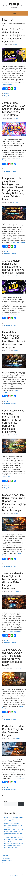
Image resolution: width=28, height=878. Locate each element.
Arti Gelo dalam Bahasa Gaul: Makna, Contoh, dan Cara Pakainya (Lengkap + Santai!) (13, 266)
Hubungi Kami (6, 858)
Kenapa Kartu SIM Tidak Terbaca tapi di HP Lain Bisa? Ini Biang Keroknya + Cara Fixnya (13, 845)
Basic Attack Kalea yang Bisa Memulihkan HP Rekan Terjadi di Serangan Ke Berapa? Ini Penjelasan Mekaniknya (13, 421)
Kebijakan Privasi (7, 860)
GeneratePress (14, 875)
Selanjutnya (13, 796)
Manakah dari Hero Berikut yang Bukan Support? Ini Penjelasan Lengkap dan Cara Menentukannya (14, 502)
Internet (6, 93)
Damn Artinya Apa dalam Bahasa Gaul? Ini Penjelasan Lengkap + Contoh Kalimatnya (13, 35)
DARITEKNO (14, 4)
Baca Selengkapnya (7, 84)
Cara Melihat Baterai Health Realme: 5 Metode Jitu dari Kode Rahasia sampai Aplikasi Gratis (13, 825)
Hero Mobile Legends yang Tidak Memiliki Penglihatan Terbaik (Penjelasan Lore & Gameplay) (13, 340)
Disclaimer (5, 855)
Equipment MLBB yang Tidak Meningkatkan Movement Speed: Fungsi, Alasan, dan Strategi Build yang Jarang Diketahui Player (13, 189)
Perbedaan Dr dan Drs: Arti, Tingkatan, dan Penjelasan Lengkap (14, 731)
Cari (5, 801)
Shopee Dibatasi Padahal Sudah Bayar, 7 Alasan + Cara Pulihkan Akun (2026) (13, 839)
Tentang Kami (6, 863)
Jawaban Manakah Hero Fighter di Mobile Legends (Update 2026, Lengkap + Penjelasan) (13, 581)
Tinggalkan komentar (10, 96)
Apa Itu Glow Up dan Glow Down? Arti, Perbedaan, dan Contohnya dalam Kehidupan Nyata (12, 657)
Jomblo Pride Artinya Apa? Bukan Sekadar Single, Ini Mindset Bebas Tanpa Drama (13, 108)
